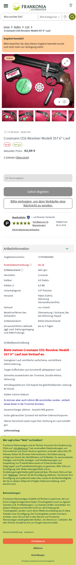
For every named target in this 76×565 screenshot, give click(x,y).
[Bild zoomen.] (66, 62)
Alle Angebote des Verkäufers (25, 229)
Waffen (17, 27)
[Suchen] (72, 16)
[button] (9, 115)
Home (7, 27)
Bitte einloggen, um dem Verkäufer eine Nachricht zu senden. (38, 203)
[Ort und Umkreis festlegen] (65, 17)
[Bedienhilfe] (71, 5)
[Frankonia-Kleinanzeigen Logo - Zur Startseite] (29, 5)
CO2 (27, 27)
